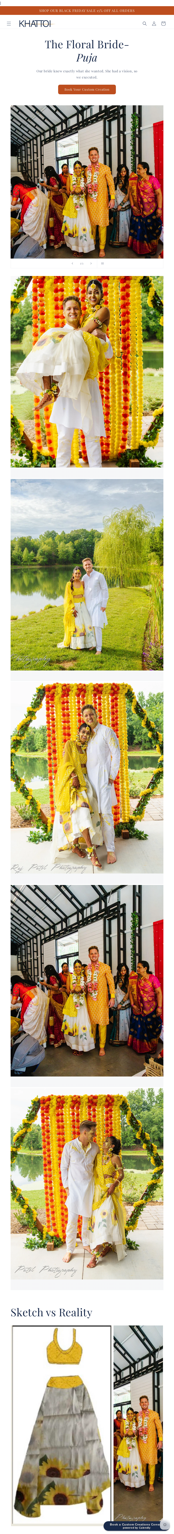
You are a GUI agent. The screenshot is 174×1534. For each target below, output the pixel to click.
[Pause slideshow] (101, 263)
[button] (9, 23)
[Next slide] (91, 263)
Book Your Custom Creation (87, 89)
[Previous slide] (72, 263)
